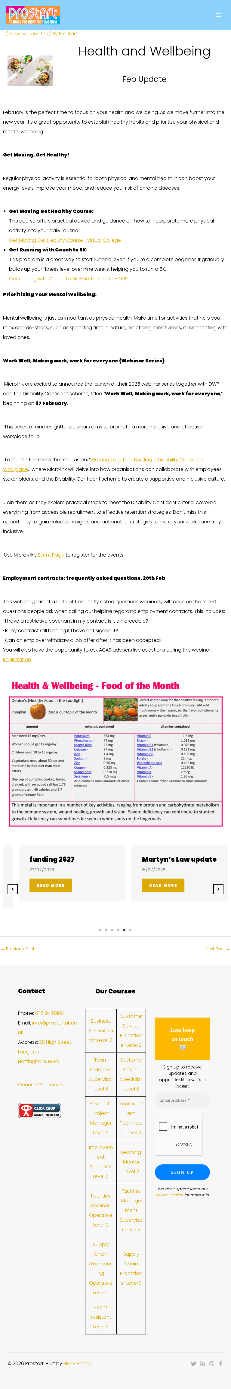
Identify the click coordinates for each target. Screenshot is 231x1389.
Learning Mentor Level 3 (131, 1162)
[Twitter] (193, 1363)
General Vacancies (40, 1084)
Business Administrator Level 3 (100, 1031)
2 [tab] (106, 930)
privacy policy (169, 1195)
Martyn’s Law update (166, 859)
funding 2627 (39, 859)
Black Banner (78, 1363)
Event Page (51, 554)
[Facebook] (220, 1363)
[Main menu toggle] (218, 15)
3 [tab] (112, 930)
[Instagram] (211, 1363)
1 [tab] (100, 930)
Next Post (218, 949)
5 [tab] (125, 930)
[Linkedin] (202, 1363)
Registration (17, 659)
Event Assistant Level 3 (100, 1317)
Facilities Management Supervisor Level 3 (131, 1210)
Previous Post (18, 949)
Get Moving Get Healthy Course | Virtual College (65, 240)
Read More (38, 885)
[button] (13, 889)
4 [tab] (119, 930)
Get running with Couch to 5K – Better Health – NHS (68, 278)
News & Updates (28, 33)
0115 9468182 (49, 1013)
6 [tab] (131, 930)
